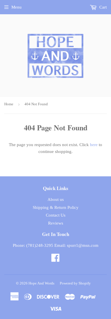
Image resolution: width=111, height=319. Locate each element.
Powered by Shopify (75, 283)
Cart (102, 7)
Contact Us (55, 215)
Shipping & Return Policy (56, 207)
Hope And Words (41, 283)
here (94, 144)
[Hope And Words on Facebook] (55, 259)
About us (56, 199)
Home (8, 104)
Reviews (55, 223)
